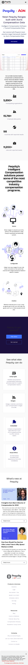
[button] (25, 2)
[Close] (26, 654)
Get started (14, 41)
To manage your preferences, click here (14, 663)
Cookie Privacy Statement (8, 661)
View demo (14, 336)
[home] (6, 2)
